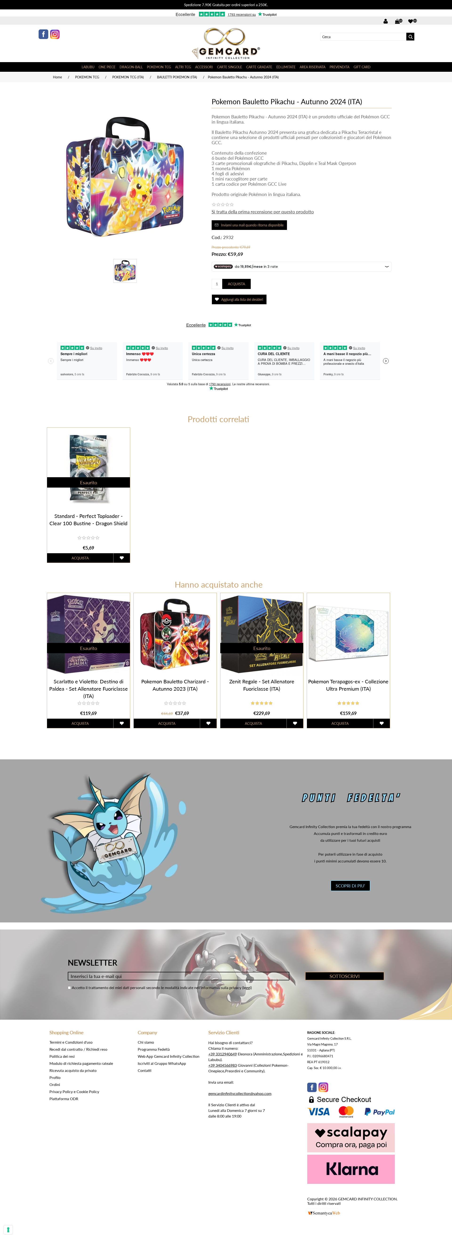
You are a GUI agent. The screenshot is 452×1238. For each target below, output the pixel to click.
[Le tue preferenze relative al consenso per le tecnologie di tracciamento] (8, 1229)
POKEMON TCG (159, 67)
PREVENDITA (339, 67)
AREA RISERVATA (312, 67)
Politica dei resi (62, 1056)
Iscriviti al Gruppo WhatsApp (162, 1063)
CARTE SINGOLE (229, 67)
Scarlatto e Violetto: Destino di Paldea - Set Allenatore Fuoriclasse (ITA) (88, 688)
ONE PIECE (107, 67)
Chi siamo (146, 1042)
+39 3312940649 (222, 1054)
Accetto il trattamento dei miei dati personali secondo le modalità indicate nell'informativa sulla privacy (156, 987)
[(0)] (410, 21)
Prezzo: (219, 254)
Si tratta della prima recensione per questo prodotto (263, 211)
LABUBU (88, 67)
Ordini (54, 1084)
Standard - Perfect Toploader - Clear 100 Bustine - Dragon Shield (88, 519)
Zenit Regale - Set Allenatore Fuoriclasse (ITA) (261, 685)
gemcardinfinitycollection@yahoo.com (239, 1093)
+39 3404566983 (222, 1065)
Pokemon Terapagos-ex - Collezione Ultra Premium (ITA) (348, 685)
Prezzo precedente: (225, 247)
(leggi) (247, 987)
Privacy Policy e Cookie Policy (74, 1091)
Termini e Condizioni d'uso (71, 1042)
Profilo (55, 1077)
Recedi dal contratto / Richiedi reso (78, 1049)
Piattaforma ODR (63, 1098)
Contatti (144, 1070)
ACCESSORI (204, 67)
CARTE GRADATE (259, 67)
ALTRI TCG (183, 67)
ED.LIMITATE (285, 67)
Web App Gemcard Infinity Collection (168, 1056)
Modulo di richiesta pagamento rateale (81, 1063)
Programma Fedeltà (154, 1049)
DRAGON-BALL (131, 67)
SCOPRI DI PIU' (350, 885)
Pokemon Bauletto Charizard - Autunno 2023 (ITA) (175, 685)
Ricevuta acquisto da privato (73, 1070)
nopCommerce (330, 1208)
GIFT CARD (362, 67)
